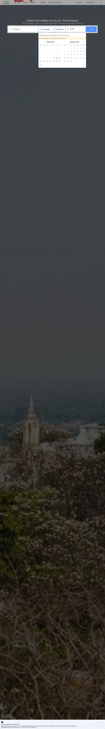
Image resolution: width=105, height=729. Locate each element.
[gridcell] (56, 48)
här (20, 727)
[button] (40, 42)
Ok (100, 724)
